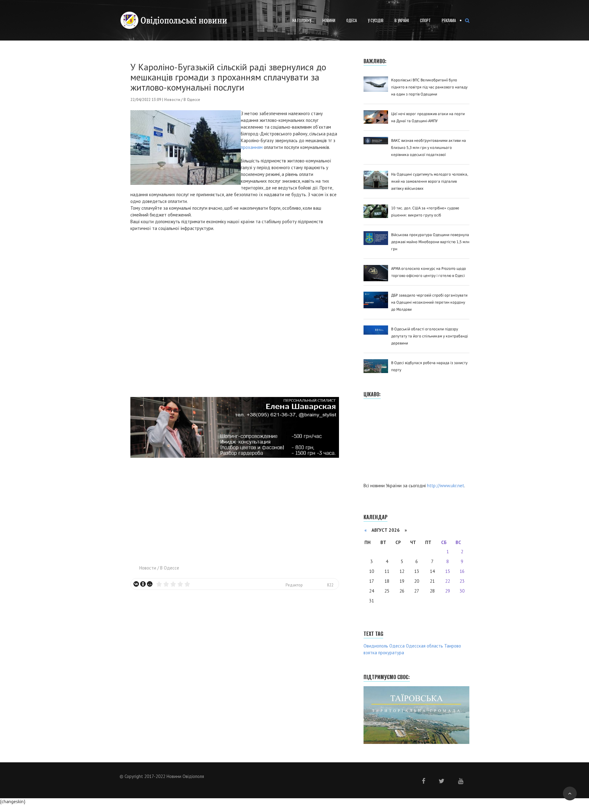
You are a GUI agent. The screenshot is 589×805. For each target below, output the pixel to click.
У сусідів (375, 20)
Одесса (397, 646)
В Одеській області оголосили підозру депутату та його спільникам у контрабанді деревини (429, 336)
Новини (328, 20)
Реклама (449, 20)
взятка (370, 652)
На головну (301, 20)
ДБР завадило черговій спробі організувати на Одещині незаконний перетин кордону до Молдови (429, 302)
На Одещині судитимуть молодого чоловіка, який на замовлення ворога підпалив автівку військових (429, 181)
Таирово (452, 646)
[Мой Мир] (149, 584)
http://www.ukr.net (445, 485)
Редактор (294, 585)
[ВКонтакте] (136, 584)
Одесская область (424, 646)
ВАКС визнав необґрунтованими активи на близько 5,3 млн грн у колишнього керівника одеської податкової (428, 147)
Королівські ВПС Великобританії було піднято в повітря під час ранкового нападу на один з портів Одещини (429, 87)
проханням (252, 147)
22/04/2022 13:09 (145, 99)
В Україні (402, 20)
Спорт (425, 20)
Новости (172, 99)
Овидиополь (376, 646)
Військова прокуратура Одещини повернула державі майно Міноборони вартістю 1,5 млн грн (430, 242)
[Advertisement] (234, 508)
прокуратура (391, 652)
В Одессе (191, 99)
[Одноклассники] (143, 584)
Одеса (351, 20)
